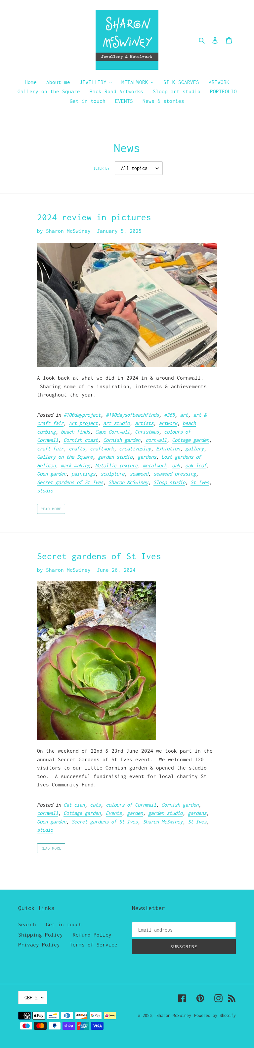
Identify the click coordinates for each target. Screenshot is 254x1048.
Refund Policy (92, 935)
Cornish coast (81, 440)
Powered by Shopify (215, 1015)
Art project (83, 423)
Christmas (147, 432)
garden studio (115, 457)
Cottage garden (190, 440)
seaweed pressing (174, 474)
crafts (77, 448)
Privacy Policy (39, 944)
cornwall (156, 440)
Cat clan (74, 805)
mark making (75, 465)
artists (144, 423)
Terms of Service (93, 944)
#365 (169, 415)
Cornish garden (121, 440)
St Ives (199, 482)
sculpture (112, 474)
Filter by (100, 168)
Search (27, 924)
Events (114, 813)
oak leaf (195, 465)
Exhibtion (168, 448)
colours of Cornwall (131, 805)
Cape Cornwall (112, 432)
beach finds (75, 432)
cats (95, 805)
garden (135, 813)
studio (45, 490)
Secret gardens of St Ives (70, 482)
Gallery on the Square (65, 457)
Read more (51, 509)
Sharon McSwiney (128, 482)
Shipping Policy (40, 935)
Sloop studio (169, 482)
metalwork (155, 465)
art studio (116, 423)
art (184, 415)
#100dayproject (82, 415)
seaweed (139, 474)
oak (176, 465)
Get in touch (64, 924)
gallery (194, 448)
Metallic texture (116, 465)
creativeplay (135, 448)
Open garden (51, 474)
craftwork (102, 448)
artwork (168, 423)
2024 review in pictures (94, 217)
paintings (83, 474)
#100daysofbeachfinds (132, 415)
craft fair (50, 448)
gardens (147, 457)
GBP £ (31, 997)
